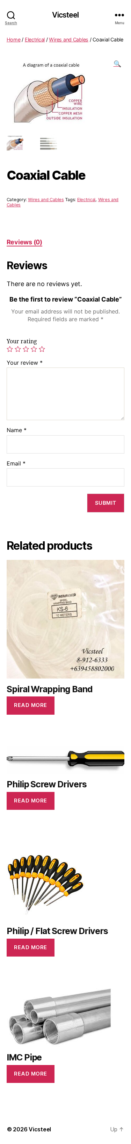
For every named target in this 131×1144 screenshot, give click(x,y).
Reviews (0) (24, 242)
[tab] (24, 242)
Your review (25, 363)
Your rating (22, 341)
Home (14, 39)
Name (17, 430)
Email (16, 464)
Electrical (35, 39)
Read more (30, 705)
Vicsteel (65, 15)
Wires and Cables (68, 39)
